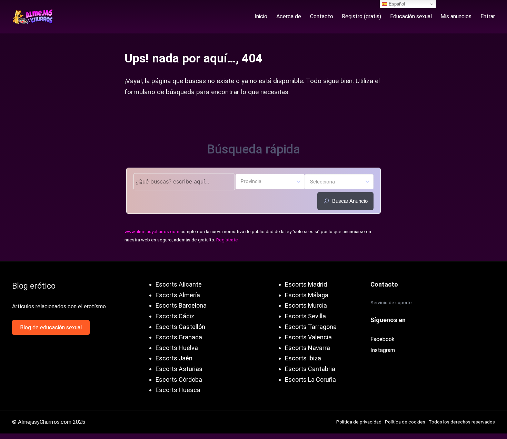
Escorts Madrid (306, 284)
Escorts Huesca (178, 389)
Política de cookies (405, 422)
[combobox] (270, 181)
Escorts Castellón (180, 326)
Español (396, 4)
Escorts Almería (178, 295)
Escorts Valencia (308, 337)
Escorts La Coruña (310, 379)
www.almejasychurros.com (152, 231)
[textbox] (270, 181)
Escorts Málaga (306, 295)
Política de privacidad (358, 422)
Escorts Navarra (307, 347)
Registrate (227, 239)
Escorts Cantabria (310, 368)
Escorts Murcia (306, 305)
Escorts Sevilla (305, 316)
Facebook (382, 339)
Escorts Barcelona (181, 305)
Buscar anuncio (350, 201)
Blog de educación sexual (51, 327)
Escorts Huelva (177, 347)
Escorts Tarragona (311, 326)
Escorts (166, 316)
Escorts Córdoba (179, 379)
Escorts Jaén (174, 358)
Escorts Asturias (179, 368)
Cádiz (186, 316)
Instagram (382, 350)
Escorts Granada (179, 337)
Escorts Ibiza (303, 358)
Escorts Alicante (179, 284)
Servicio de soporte (391, 302)
